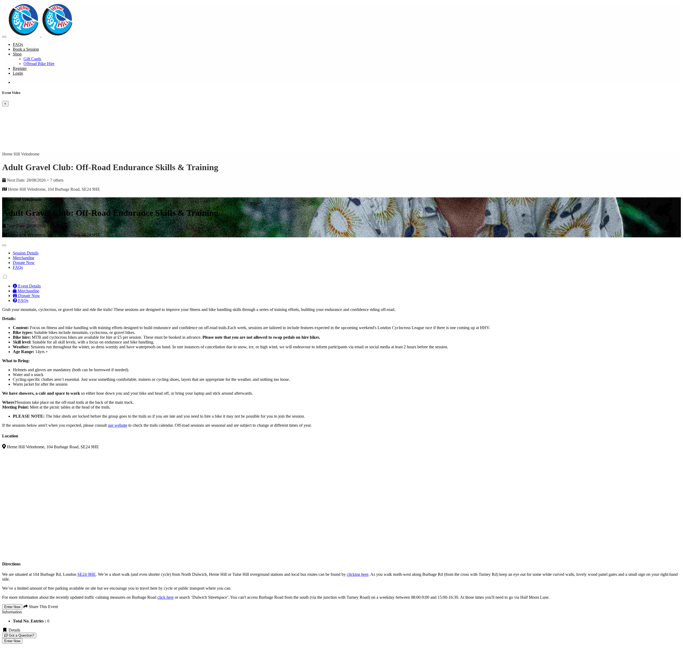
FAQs (18, 44)
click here (165, 597)
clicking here (357, 574)
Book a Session (26, 49)
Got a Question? (21, 635)
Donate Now (24, 262)
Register (20, 68)
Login (18, 73)
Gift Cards (32, 59)
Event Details (29, 286)
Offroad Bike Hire (38, 63)
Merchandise (23, 257)
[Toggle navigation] (4, 37)
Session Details (25, 253)
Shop (17, 54)
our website (117, 425)
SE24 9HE (86, 574)
